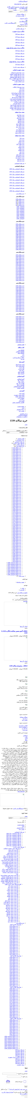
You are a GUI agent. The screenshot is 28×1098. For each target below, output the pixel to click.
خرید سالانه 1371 (20, 266)
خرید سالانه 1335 (20, 328)
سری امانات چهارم (19, 81)
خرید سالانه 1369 (20, 263)
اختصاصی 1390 (20, 208)
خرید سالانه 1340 (20, 336)
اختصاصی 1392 (20, 211)
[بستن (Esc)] (26, 1095)
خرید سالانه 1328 (20, 319)
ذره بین (22, 356)
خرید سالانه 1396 (20, 246)
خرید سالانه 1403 (17, 561)
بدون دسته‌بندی (20, 440)
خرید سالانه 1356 (20, 302)
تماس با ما (24, 720)
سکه (26, 740)
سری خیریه (21, 128)
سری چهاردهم (20, 115)
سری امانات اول (20, 129)
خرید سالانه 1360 (20, 308)
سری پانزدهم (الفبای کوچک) (17, 74)
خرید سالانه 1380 (20, 280)
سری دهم (21, 153)
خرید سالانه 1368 (20, 262)
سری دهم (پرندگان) (19, 102)
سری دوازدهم (20, 159)
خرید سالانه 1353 (20, 297)
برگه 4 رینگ (21, 382)
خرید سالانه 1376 (20, 274)
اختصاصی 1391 (20, 209)
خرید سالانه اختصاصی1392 (14, 567)
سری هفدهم (21, 119)
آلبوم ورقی (21, 401)
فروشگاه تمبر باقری (18, 808)
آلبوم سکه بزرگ (20, 366)
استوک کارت (21, 398)
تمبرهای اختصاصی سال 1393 (16, 180)
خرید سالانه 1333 (20, 325)
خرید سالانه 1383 (20, 227)
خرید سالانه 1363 (20, 255)
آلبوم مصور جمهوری (19, 395)
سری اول (21, 88)
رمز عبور (24, 1076)
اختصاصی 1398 (20, 218)
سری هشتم (21, 150)
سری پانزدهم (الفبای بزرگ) (17, 75)
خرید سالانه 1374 (20, 271)
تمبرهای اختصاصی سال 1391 (16, 174)
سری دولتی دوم (20, 126)
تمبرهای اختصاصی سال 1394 (16, 182)
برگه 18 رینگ (21, 380)
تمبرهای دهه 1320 (19, 50)
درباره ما (25, 718)
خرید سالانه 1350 (20, 293)
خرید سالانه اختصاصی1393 (14, 568)
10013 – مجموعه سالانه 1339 (18, 666)
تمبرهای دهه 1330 (19, 53)
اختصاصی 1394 (20, 214)
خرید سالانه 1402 (17, 559)
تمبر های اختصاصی (19, 441)
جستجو (10, 11)
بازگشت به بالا (23, 1093)
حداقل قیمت (24, 430)
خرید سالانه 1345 (20, 285)
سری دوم (21, 90)
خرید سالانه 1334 (20, 327)
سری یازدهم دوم (20, 157)
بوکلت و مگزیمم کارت (18, 357)
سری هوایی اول (20, 144)
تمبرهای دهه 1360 (19, 34)
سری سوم (21, 91)
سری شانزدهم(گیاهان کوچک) (18, 80)
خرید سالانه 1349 (20, 291)
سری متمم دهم (20, 154)
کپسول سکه (21, 373)
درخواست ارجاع (23, 727)
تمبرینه (22, 359)
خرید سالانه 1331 (20, 322)
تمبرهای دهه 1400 (19, 45)
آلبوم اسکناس (20, 379)
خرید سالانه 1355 (20, 300)
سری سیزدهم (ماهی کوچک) (17, 108)
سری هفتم (21, 148)
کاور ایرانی (21, 367)
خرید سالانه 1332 (20, 324)
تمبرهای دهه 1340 (19, 56)
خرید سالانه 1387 (20, 233)
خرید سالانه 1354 (20, 299)
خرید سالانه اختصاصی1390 (14, 564)
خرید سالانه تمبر (20, 446)
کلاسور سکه (21, 372)
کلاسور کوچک (20, 388)
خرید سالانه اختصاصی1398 (14, 574)
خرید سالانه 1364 (20, 256)
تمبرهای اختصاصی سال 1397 (16, 188)
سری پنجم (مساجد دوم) (18, 94)
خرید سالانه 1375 (20, 272)
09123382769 (17, 4)
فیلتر (8, 432)
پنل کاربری (24, 728)
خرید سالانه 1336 (20, 330)
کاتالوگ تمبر (21, 350)
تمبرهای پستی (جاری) (18, 443)
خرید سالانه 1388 (20, 234)
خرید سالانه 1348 (20, 290)
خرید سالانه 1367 (20, 261)
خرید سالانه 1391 (20, 239)
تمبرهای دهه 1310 (19, 64)
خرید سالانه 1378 (20, 277)
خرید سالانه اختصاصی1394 (14, 570)
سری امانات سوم (19, 132)
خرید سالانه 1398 (20, 249)
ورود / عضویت (20, 1064)
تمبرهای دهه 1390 (19, 42)
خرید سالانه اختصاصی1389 (14, 562)
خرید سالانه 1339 (20, 334)
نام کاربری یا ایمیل (22, 1073)
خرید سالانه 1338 (20, 333)
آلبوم (26, 738)
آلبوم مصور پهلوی (19, 396)
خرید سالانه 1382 (20, 225)
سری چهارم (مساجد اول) (17, 93)
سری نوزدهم (21, 122)
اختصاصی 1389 (20, 206)
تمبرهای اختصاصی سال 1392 (16, 177)
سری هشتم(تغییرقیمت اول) (17, 99)
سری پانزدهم (21, 116)
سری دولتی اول (20, 125)
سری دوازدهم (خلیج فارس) (17, 105)
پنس (23, 354)
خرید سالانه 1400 (17, 556)
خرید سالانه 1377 (20, 275)
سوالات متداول (23, 717)
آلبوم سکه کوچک (20, 364)
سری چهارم (21, 142)
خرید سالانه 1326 (20, 318)
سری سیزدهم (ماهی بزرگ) (17, 106)
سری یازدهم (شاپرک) (18, 103)
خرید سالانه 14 (20, 200)
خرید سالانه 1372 (20, 268)
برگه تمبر (22, 399)
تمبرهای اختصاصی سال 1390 (16, 171)
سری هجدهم (21, 121)
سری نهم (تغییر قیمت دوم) (17, 100)
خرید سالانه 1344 (20, 342)
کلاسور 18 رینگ (20, 383)
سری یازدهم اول (20, 156)
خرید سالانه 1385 (20, 230)
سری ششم (21, 147)
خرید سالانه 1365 (20, 258)
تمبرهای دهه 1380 (19, 39)
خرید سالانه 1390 (20, 237)
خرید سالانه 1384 (20, 228)
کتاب (26, 737)
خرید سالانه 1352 (20, 296)
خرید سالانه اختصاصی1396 (14, 571)
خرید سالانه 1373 (20, 269)
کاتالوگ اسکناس (20, 351)
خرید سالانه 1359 (20, 306)
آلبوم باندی (21, 393)
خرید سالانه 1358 (20, 305)
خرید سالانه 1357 (20, 303)
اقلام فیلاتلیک (21, 438)
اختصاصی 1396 (20, 215)
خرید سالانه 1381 (20, 224)
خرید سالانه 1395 (20, 245)
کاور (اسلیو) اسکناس (19, 386)
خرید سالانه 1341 (20, 337)
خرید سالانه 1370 (20, 265)
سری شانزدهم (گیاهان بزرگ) (16, 78)
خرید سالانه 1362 (20, 311)
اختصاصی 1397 (20, 217)
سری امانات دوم (20, 131)
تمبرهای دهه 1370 (19, 37)
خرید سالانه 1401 (17, 558)
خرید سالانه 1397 (20, 248)
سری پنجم (21, 145)
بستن (26, 424)
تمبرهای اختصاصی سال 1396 (16, 185)
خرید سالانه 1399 (20, 199)
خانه (26, 592)
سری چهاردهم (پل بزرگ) (18, 109)
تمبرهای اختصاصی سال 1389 (16, 169)
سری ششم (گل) (20, 96)
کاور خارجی (21, 369)
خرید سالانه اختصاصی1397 (14, 573)
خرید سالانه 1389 (20, 236)
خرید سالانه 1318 (20, 316)
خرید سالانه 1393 (20, 242)
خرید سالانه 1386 (20, 231)
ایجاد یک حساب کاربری (7, 1092)
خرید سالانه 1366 (20, 259)
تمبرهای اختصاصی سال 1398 (16, 191)
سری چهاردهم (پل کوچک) (17, 72)
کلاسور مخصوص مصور (18, 402)
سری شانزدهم (20, 118)
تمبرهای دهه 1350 (19, 59)
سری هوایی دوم (20, 124)
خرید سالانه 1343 (20, 340)
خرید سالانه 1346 (20, 287)
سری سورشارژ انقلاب (18, 87)
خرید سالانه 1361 (20, 309)
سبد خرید (25, 730)
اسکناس (25, 735)
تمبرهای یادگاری (20, 444)
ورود (26, 1086)
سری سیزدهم (20, 160)
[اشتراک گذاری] (25, 1095)
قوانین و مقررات (23, 725)
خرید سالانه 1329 (20, 321)
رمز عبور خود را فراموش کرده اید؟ (18, 1089)
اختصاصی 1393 (20, 212)
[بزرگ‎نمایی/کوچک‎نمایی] (22, 1095)
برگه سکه (21, 370)
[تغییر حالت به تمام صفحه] (23, 1095)
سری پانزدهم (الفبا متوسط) (17, 77)
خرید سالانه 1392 (20, 240)
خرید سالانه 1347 (20, 288)
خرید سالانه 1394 (20, 243)
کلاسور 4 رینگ (20, 385)
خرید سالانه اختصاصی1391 (14, 565)
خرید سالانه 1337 (20, 331)
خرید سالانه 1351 (20, 294)
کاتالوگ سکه (21, 353)
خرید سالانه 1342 (20, 339)
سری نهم (22, 151)
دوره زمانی (21, 576)
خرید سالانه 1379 (20, 278)
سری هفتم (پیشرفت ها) (18, 97)
